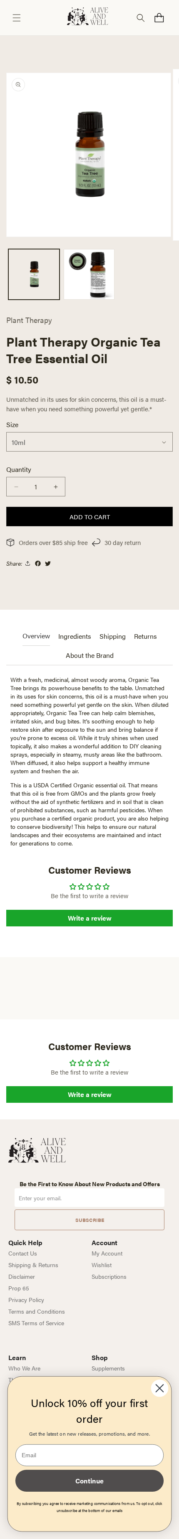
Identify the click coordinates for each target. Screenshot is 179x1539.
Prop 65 (18, 1288)
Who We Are (24, 1368)
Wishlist (102, 1265)
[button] (16, 18)
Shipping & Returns (33, 1265)
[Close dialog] (160, 1388)
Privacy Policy (26, 1299)
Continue (89, 1480)
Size (12, 424)
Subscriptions (109, 1276)
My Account (107, 1253)
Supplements (108, 1368)
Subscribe (89, 1220)
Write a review (90, 918)
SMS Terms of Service (36, 1323)
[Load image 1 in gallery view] (34, 274)
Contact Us (22, 1253)
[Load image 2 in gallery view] (89, 274)
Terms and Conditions (36, 1311)
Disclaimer (21, 1276)
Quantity (18, 469)
